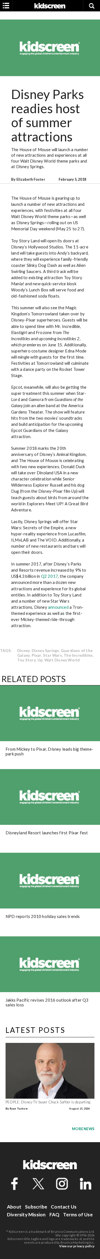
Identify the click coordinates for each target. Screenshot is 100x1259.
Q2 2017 (49, 576)
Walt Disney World (62, 660)
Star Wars (52, 655)
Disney (23, 650)
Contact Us (63, 1207)
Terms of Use (77, 1214)
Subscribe (36, 1207)
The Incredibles (78, 655)
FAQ (54, 1214)
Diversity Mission (26, 1214)
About (14, 1207)
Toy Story (26, 660)
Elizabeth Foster (30, 179)
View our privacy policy (76, 1246)
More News (83, 1129)
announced (58, 607)
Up (40, 660)
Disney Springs (45, 650)
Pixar (36, 655)
